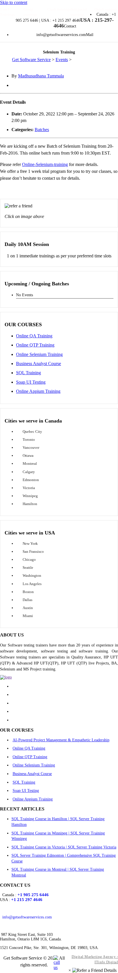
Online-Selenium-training (45, 164)
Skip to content (13, 2)
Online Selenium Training (39, 354)
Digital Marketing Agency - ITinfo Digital (95, 959)
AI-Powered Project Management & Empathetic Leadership (61, 740)
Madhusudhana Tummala (41, 75)
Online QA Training (34, 335)
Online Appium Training (38, 391)
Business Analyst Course (38, 363)
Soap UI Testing (31, 382)
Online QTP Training (35, 345)
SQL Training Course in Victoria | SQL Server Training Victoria (63, 847)
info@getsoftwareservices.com (27, 917)
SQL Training (28, 372)
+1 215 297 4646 (26, 899)
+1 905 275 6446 (33, 894)
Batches (42, 129)
